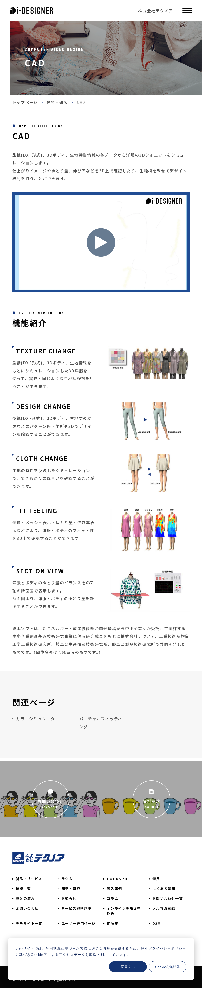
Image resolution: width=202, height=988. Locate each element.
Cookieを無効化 (167, 967)
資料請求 (151, 801)
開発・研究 (57, 102)
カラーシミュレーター (37, 719)
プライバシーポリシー (167, 948)
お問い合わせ (50, 801)
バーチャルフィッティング (100, 723)
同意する (128, 967)
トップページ (25, 102)
